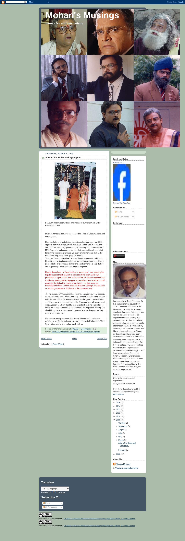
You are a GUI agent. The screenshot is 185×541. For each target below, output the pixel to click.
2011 (118, 413)
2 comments (86, 329)
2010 (118, 416)
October (122, 423)
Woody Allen (118, 394)
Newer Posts (46, 339)
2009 (118, 420)
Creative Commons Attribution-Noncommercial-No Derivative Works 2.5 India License (99, 518)
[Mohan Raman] (122, 200)
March (121, 440)
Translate (61, 492)
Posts (119, 212)
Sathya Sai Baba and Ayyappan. (63, 157)
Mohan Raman (118, 163)
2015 (118, 403)
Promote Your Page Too (121, 203)
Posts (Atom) (58, 344)
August (121, 430)
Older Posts (102, 339)
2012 (118, 410)
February (122, 450)
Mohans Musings (123, 464)
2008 (118, 454)
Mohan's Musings (82, 15)
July (120, 433)
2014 (118, 406)
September (123, 426)
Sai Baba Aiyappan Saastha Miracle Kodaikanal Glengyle (76, 332)
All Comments (122, 217)
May (120, 437)
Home (74, 339)
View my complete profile (126, 468)
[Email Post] (94, 329)
